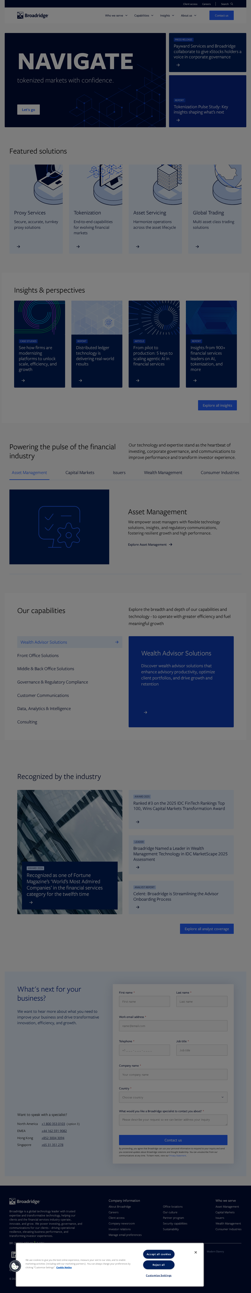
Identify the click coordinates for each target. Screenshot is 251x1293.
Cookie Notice (64, 1267)
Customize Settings (159, 1275)
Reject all (159, 1264)
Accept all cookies (159, 1254)
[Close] (195, 1252)
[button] (15, 1266)
